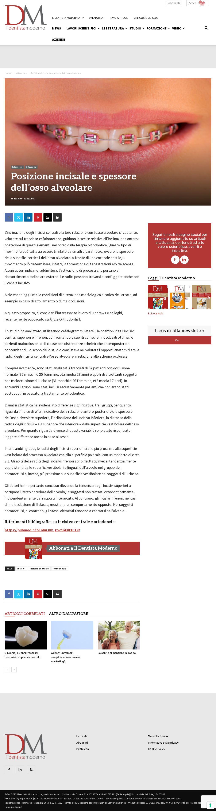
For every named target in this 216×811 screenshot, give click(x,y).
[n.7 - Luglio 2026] (33, 548)
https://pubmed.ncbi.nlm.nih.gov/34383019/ (42, 530)
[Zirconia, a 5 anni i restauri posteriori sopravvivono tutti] (26, 635)
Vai (177, 340)
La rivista (82, 736)
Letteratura (113, 28)
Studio (135, 28)
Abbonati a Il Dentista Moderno (83, 548)
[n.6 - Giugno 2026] (179, 298)
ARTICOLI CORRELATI (25, 614)
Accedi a (194, 3)
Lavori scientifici (81, 28)
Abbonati (174, 3)
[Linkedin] (184, 259)
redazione (17, 198)
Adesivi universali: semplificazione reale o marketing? (65, 657)
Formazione (157, 28)
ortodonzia (59, 568)
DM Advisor (96, 18)
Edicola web (155, 313)
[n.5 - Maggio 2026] (201, 298)
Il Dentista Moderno (66, 18)
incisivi (21, 568)
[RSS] (31, 770)
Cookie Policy (156, 749)
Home (8, 73)
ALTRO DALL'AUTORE (68, 614)
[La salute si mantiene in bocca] (119, 635)
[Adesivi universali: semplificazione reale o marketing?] (72, 635)
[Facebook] (175, 259)
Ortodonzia (31, 167)
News (56, 28)
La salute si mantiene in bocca (117, 653)
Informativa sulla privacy (163, 742)
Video (176, 28)
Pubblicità (82, 749)
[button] (206, 29)
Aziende (58, 39)
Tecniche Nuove (158, 736)
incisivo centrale (39, 568)
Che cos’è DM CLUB (146, 18)
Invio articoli (119, 18)
